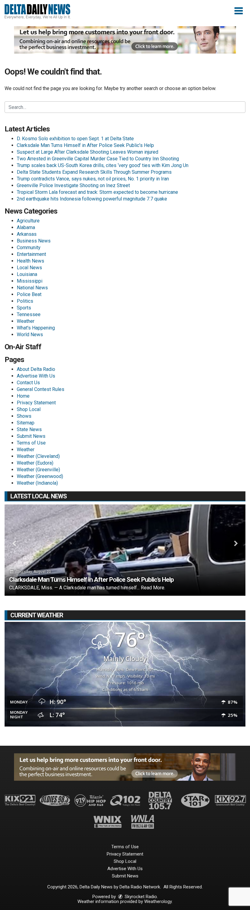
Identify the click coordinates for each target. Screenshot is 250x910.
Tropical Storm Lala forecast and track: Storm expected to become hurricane (97, 192)
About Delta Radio (36, 369)
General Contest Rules (40, 389)
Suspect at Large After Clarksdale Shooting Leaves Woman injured (87, 152)
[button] (238, 11)
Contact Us (28, 382)
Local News (29, 267)
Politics (25, 301)
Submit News (31, 436)
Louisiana (27, 274)
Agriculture (28, 221)
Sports (24, 308)
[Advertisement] (125, 40)
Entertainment (31, 254)
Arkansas (27, 234)
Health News (30, 261)
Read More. (153, 588)
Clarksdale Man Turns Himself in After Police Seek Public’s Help (85, 145)
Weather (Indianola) (37, 483)
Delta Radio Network (140, 887)
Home (23, 396)
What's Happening (36, 328)
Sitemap (25, 423)
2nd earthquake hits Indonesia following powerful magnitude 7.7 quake (92, 199)
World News (30, 334)
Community (29, 247)
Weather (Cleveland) (38, 456)
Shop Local (29, 409)
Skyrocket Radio (140, 896)
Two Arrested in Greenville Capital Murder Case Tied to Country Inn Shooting (98, 159)
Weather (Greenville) (38, 469)
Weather (25, 321)
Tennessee (29, 314)
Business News (34, 241)
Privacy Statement (36, 403)
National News (32, 288)
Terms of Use (31, 443)
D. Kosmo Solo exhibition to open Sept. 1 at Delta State (75, 138)
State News (29, 429)
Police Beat (29, 294)
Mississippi (29, 281)
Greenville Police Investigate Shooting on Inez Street (73, 185)
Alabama (26, 227)
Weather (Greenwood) (40, 476)
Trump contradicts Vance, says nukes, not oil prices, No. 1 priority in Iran (93, 179)
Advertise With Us (36, 376)
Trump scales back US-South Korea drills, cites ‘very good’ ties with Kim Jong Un (102, 165)
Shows (24, 416)
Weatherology (158, 901)
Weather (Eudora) (35, 463)
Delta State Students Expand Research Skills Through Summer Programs (94, 172)
